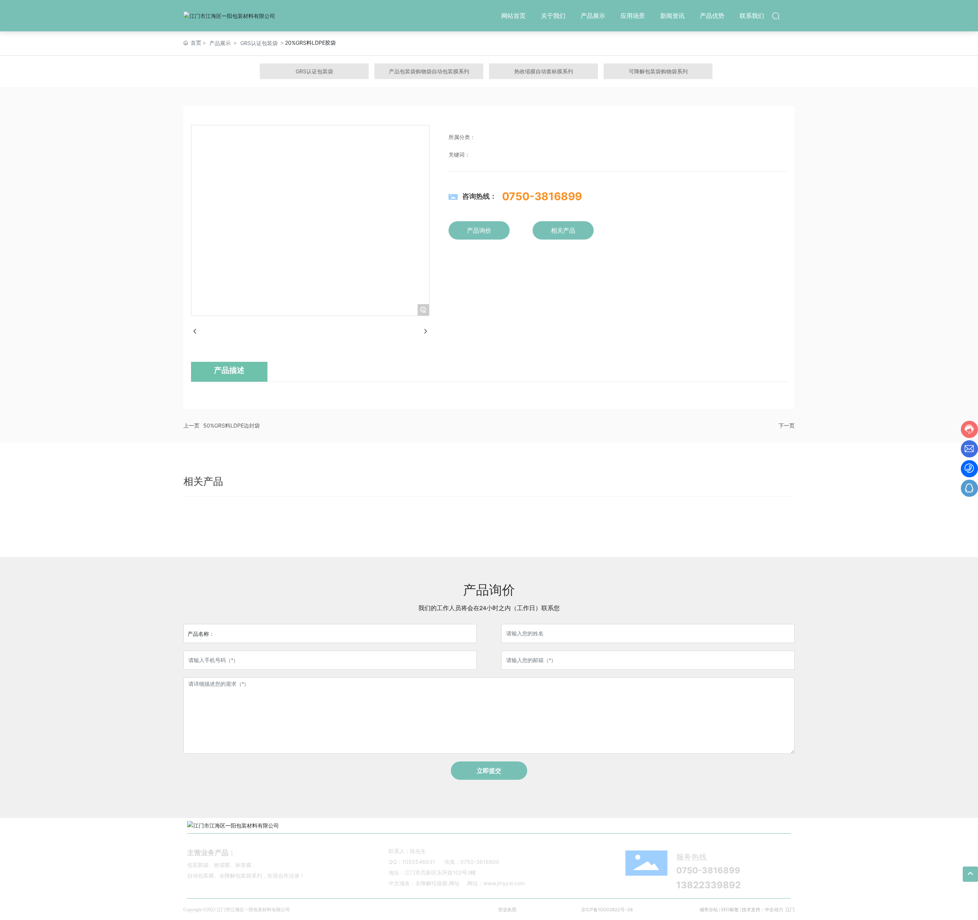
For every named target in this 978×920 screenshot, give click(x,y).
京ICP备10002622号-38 (607, 909)
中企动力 (774, 909)
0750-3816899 (542, 196)
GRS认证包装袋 (259, 43)
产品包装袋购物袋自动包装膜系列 (429, 71)
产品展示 (220, 43)
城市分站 (708, 909)
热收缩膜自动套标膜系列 (543, 71)
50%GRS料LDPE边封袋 (231, 425)
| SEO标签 (728, 909)
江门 (790, 909)
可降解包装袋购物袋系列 (658, 71)
